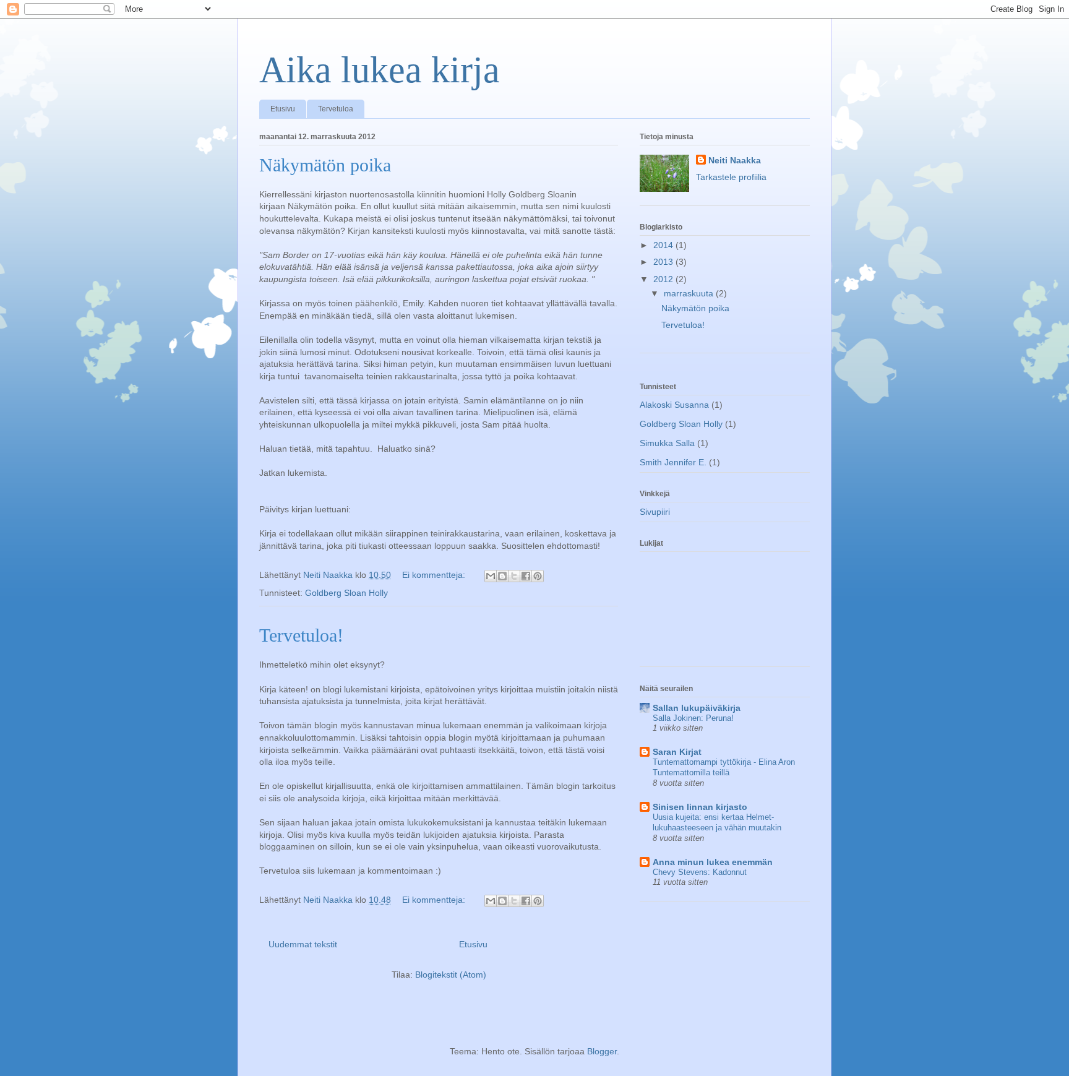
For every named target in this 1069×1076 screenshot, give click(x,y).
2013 (664, 262)
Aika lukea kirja (379, 69)
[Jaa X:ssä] (514, 576)
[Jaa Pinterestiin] (537, 576)
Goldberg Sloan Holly (346, 593)
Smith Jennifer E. (673, 462)
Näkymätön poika (325, 165)
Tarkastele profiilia (731, 177)
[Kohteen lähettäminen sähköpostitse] (490, 576)
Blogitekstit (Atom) (450, 974)
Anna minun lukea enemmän (713, 862)
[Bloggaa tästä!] (502, 576)
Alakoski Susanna (674, 405)
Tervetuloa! (301, 635)
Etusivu (282, 109)
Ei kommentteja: (435, 575)
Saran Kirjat (677, 752)
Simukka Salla (667, 443)
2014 (664, 245)
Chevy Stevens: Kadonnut (700, 872)
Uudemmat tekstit (302, 944)
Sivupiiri (655, 512)
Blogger (602, 1051)
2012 (664, 279)
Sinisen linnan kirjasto (700, 807)
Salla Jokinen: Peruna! (693, 718)
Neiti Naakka (734, 160)
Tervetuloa (335, 109)
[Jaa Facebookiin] (526, 576)
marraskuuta (690, 293)
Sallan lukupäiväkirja (697, 708)
